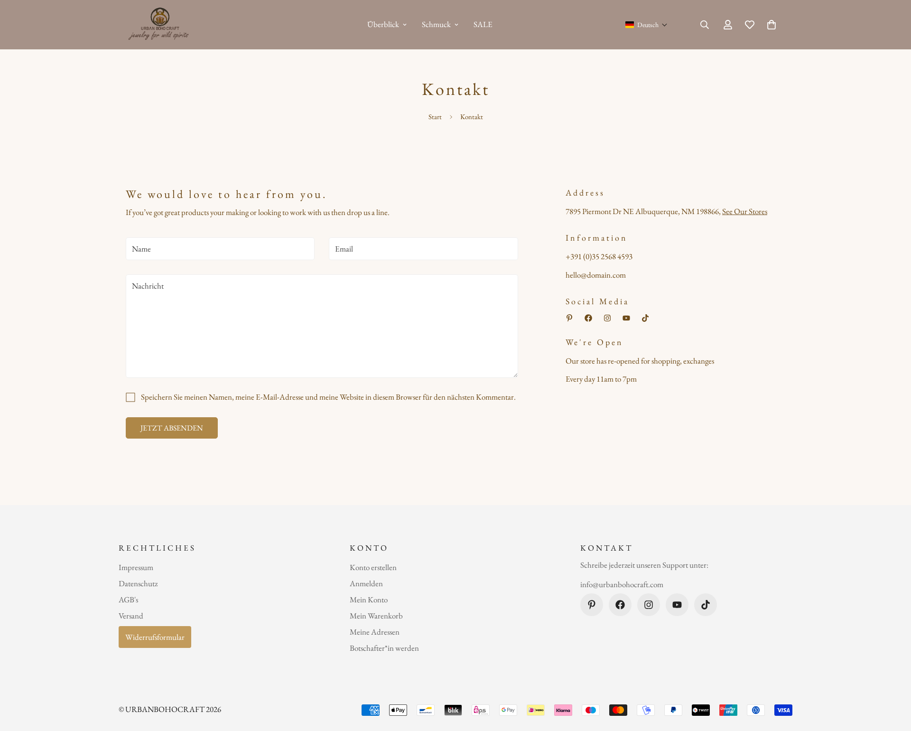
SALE (483, 24)
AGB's (128, 599)
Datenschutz (138, 583)
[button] (646, 25)
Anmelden (366, 583)
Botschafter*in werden (384, 648)
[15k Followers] (607, 318)
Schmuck (436, 24)
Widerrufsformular (155, 637)
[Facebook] (588, 318)
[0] (771, 25)
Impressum (136, 567)
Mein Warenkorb (376, 615)
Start (435, 116)
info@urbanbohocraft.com (621, 585)
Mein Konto (369, 599)
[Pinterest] (569, 318)
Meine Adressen (375, 632)
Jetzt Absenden (171, 428)
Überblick (383, 24)
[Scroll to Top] (892, 679)
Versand (131, 615)
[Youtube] (626, 318)
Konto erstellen (373, 567)
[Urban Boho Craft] (160, 24)
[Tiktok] (645, 318)
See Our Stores (744, 211)
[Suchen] (704, 24)
